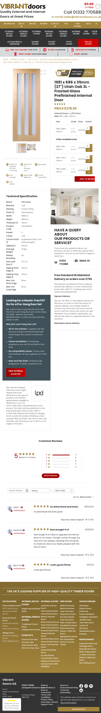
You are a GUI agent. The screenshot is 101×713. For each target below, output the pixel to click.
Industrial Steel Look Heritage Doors (88, 644)
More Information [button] (68, 703)
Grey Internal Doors (49, 625)
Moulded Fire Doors (68, 636)
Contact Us (54, 24)
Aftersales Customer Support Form (50, 703)
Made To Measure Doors (87, 658)
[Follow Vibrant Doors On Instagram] (86, 687)
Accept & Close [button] (78, 709)
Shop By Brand (87, 601)
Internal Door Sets (30, 639)
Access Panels (47, 655)
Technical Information (65, 691)
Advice (80, 54)
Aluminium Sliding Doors (10, 636)
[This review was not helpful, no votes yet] (91, 519)
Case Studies (77, 24)
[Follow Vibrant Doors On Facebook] (81, 687)
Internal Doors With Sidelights (49, 665)
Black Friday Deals (87, 652)
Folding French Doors (31, 629)
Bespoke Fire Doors (87, 649)
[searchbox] (16, 491)
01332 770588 (87, 12)
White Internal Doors (50, 628)
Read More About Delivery (67, 323)
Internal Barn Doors (49, 658)
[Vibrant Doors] (25, 6)
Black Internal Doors (50, 622)
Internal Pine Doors (49, 614)
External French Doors (23, 33)
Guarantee (56, 50)
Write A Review (50, 475)
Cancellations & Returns (48, 688)
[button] (43, 72)
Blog (88, 23)
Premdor (83, 634)
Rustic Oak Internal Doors (49, 645)
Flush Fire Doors (67, 620)
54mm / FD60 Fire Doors (68, 632)
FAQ (66, 23)
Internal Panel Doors (50, 639)
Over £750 (23, 50)
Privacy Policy (47, 699)
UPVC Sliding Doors (10, 641)
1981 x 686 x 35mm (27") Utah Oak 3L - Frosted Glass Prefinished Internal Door (37, 62)
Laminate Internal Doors (49, 606)
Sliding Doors (35, 43)
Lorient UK (83, 625)
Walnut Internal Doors (48, 618)
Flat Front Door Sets (30, 648)
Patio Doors (69, 43)
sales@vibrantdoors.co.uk (82, 17)
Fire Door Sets (28, 642)
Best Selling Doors (87, 663)
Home (5, 59)
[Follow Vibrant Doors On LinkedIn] (81, 691)
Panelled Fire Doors (68, 625)
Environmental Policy (69, 687)
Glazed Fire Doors (68, 614)
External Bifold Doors (9, 33)
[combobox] (41, 491)
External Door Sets (30, 645)
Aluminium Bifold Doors (9, 612)
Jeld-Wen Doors (86, 622)
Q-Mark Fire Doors (87, 654)
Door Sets (94, 32)
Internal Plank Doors (50, 641)
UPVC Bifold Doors (10, 608)
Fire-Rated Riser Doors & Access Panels (67, 642)
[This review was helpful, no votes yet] (86, 519)
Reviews (43, 23)
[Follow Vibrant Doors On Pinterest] (91, 687)
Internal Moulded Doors (48, 651)
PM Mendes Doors (87, 631)
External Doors (36, 32)
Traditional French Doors (30, 625)
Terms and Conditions (46, 696)
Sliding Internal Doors (50, 661)
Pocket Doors (51, 43)
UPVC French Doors (10, 629)
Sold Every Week (33, 54)
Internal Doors (76, 32)
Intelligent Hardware (88, 617)
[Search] (96, 23)
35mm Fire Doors (67, 628)
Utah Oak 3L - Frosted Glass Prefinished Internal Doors (52, 59)
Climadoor (84, 605)
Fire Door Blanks (67, 617)
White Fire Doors (67, 605)
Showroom (9, 23)
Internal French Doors (63, 33)
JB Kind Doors (85, 620)
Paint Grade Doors (68, 622)
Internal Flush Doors (50, 630)
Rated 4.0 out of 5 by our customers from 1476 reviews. (11, 705)
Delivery (44, 685)
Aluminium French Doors (10, 624)
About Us (21, 24)
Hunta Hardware (86, 614)
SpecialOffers (88, 43)
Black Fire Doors (67, 608)
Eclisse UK (83, 611)
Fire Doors (86, 32)
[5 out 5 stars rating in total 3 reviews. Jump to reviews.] (60, 104)
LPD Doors (26, 202)
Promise (86, 50)
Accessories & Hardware (14, 43)
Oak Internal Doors (49, 611)
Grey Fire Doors (67, 611)
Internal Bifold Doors (49, 33)
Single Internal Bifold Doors (31, 610)
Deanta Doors (85, 608)
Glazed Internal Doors (48, 634)
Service (32, 23)
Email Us (85, 260)
